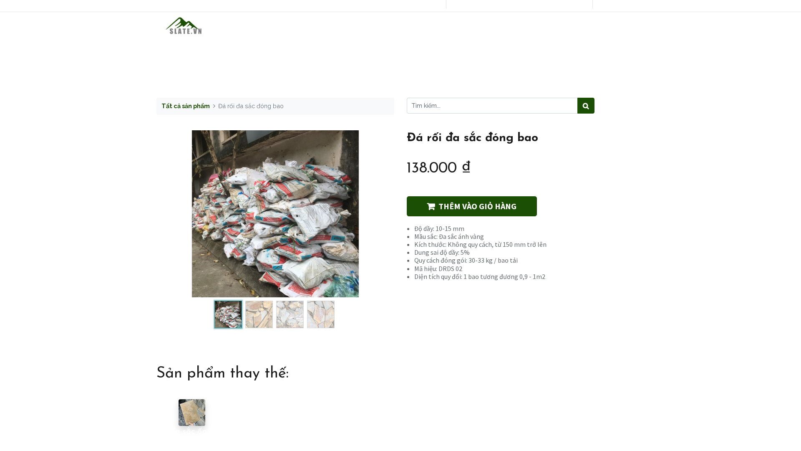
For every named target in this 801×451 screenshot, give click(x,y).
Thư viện (409, 26)
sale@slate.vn (480, 4)
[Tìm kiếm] (585, 106)
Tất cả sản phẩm (185, 105)
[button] (174, 213)
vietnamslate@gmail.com (552, 4)
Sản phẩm (356, 26)
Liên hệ (503, 26)
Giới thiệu (303, 26)
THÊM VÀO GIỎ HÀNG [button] (477, 206)
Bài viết (457, 26)
